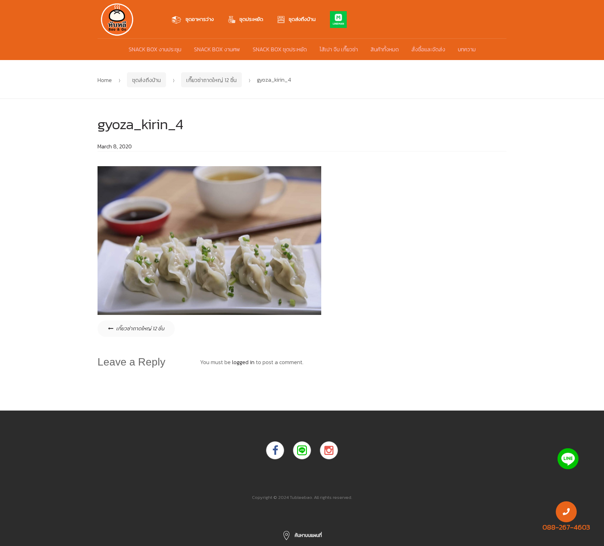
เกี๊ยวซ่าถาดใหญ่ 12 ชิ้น (211, 80)
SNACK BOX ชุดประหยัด (280, 49)
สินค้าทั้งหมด (385, 49)
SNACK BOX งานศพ (217, 49)
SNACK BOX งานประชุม (155, 49)
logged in (243, 362)
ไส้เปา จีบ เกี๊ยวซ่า (338, 49)
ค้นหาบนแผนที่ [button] (308, 535)
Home (105, 80)
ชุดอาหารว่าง (200, 19)
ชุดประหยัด (251, 19)
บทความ (467, 49)
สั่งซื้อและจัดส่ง (428, 49)
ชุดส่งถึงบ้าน (302, 19)
